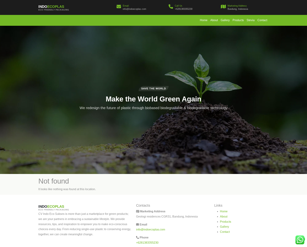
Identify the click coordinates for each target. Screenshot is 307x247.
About (214, 20)
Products (238, 20)
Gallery (225, 20)
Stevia (251, 20)
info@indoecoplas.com (150, 229)
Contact (262, 20)
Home (204, 20)
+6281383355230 (147, 242)
